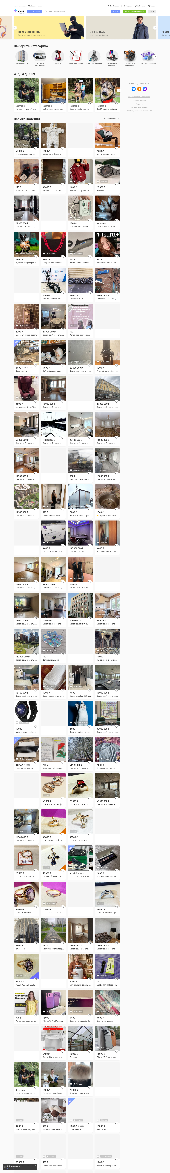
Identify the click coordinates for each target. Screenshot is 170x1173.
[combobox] (77, 11)
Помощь (139, 104)
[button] (35, 103)
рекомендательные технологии (139, 110)
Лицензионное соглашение (139, 97)
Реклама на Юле (139, 100)
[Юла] (19, 10)
